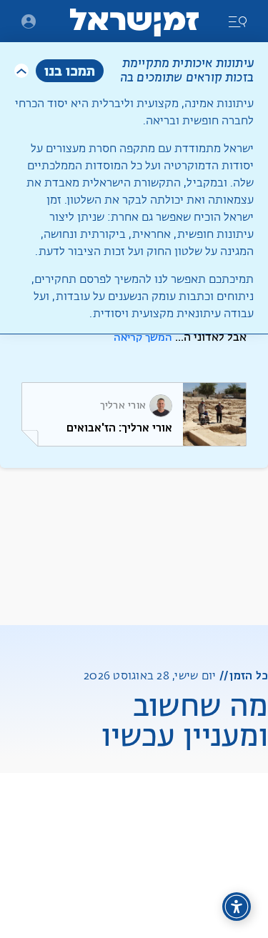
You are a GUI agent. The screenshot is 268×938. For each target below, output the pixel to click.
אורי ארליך (123, 406)
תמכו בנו (69, 70)
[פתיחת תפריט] (28, 21)
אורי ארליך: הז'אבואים (119, 427)
